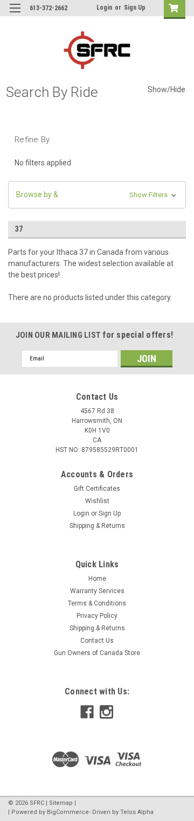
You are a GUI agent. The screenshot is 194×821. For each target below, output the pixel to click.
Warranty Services (97, 591)
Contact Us (97, 640)
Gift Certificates (97, 488)
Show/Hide (166, 89)
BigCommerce (68, 812)
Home (97, 578)
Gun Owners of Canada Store (97, 653)
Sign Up (135, 7)
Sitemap (61, 802)
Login (104, 7)
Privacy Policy (97, 616)
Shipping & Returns (97, 526)
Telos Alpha (137, 812)
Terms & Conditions (97, 603)
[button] (97, 194)
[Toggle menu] (15, 15)
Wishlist (97, 501)
